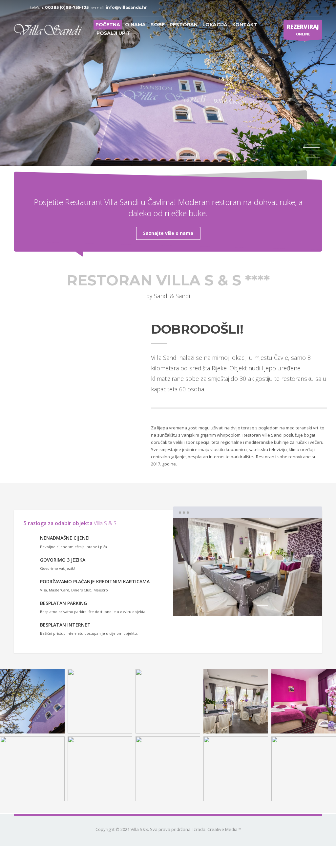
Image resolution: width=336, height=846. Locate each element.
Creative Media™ (224, 829)
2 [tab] (247, 605)
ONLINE (303, 29)
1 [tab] (313, 144)
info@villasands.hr (126, 7)
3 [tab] (262, 605)
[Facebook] (19, 7)
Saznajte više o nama (168, 233)
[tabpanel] (168, 84)
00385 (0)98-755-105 (67, 7)
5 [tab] (313, 157)
